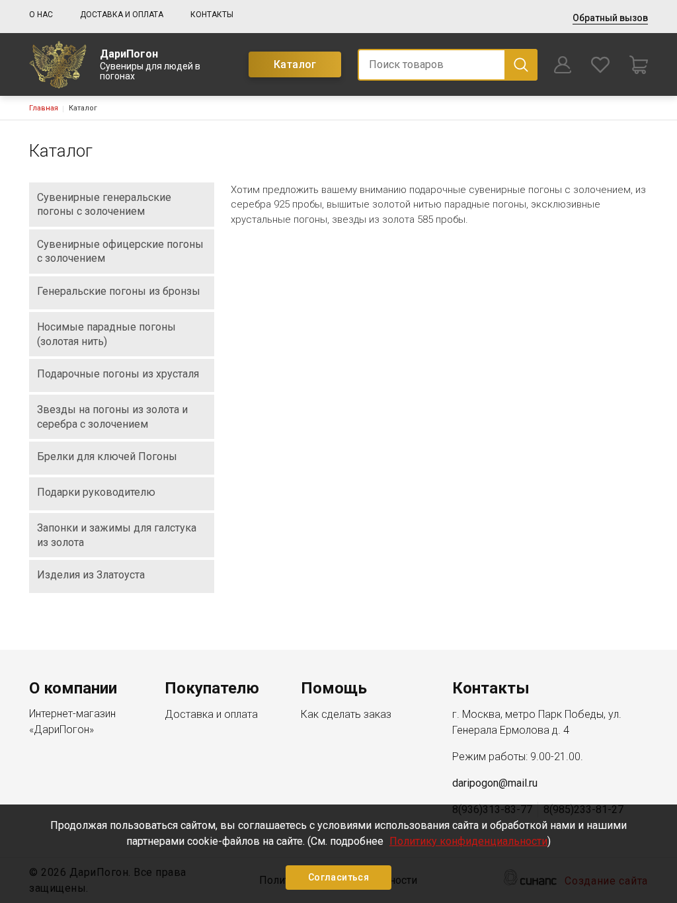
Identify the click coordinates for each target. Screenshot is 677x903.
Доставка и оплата (121, 14)
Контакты (211, 14)
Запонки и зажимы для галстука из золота (116, 535)
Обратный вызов (610, 18)
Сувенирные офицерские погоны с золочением (120, 251)
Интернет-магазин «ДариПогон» (72, 721)
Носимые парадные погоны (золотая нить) (106, 334)
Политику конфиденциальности (468, 841)
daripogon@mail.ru (495, 783)
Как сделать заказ (346, 714)
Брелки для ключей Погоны (107, 456)
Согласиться (338, 877)
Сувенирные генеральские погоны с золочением (104, 204)
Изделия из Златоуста (91, 575)
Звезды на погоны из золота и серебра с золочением (112, 416)
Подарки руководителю (96, 492)
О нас (41, 14)
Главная (43, 108)
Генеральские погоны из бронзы (118, 291)
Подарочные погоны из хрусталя (118, 374)
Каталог (295, 64)
